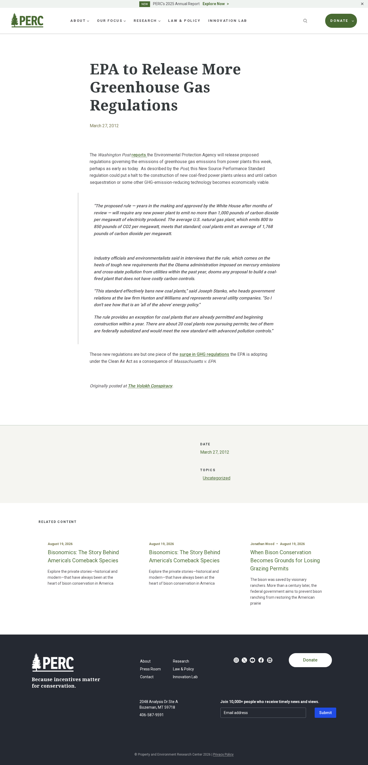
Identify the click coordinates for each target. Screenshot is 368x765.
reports (139, 154)
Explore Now (214, 4)
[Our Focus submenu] (124, 20)
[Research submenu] (159, 20)
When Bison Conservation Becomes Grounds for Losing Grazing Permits (285, 560)
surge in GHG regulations (204, 354)
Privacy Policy (223, 754)
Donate (310, 660)
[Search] (306, 20)
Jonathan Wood (262, 544)
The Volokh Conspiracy (150, 385)
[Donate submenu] (353, 20)
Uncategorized (216, 478)
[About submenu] (88, 20)
